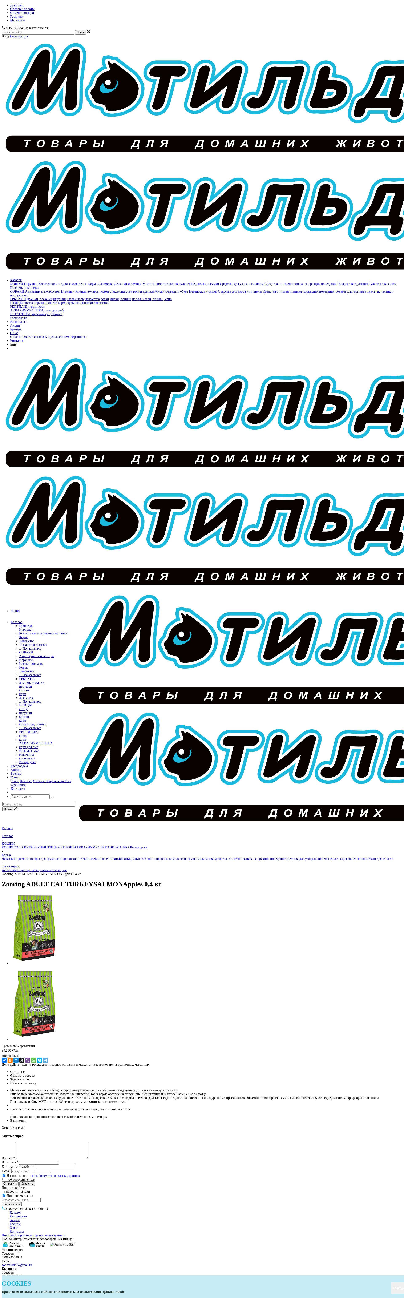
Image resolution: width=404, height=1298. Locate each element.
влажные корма (56, 870)
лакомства (92, 299)
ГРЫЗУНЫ (18, 299)
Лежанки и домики (128, 284)
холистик (8, 870)
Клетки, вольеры (87, 291)
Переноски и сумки (205, 284)
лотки (105, 299)
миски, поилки (120, 299)
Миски (147, 284)
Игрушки (30, 284)
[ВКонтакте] (4, 1060)
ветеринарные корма (30, 870)
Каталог (16, 280)
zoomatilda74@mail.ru (17, 1265)
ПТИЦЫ (16, 303)
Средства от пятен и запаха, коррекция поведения (300, 284)
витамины (38, 314)
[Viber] (27, 1060)
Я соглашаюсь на (43, 1175)
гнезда (28, 303)
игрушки (59, 299)
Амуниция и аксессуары (42, 291)
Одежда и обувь (176, 291)
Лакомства (105, 284)
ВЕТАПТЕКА (20, 314)
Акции (15, 325)
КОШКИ (16, 284)
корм (80, 299)
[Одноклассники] (10, 1060)
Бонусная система (57, 337)
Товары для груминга (352, 284)
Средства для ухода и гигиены (242, 284)
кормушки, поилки (79, 303)
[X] (21, 1060)
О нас (14, 333)
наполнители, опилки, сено (152, 299)
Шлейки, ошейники (24, 287)
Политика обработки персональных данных (33, 1235)
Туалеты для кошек (382, 284)
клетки (72, 299)
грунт (33, 306)
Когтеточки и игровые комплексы (62, 284)
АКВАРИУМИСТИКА (27, 310)
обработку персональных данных (56, 1175)
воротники (54, 314)
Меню (15, 611)
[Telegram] (45, 1060)
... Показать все (30, 648)
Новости (25, 337)
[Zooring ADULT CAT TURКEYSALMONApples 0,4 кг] (34, 963)
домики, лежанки (39, 299)
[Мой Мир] (16, 1060)
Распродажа (18, 318)
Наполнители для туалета (171, 284)
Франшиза (78, 337)
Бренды (15, 329)
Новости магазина (19, 1195)
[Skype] (39, 1060)
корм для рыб (54, 310)
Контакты (17, 340)
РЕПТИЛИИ (19, 306)
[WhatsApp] (33, 1060)
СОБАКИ (17, 291)
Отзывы (38, 337)
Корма (92, 284)
